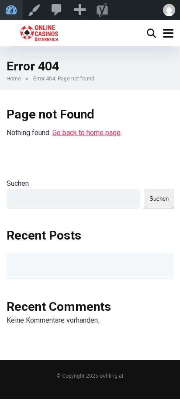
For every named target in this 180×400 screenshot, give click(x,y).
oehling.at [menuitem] (11, 10)
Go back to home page (86, 133)
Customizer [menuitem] (34, 10)
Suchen (18, 183)
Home (14, 79)
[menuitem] (56, 10)
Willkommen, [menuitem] (168, 10)
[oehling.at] (39, 32)
